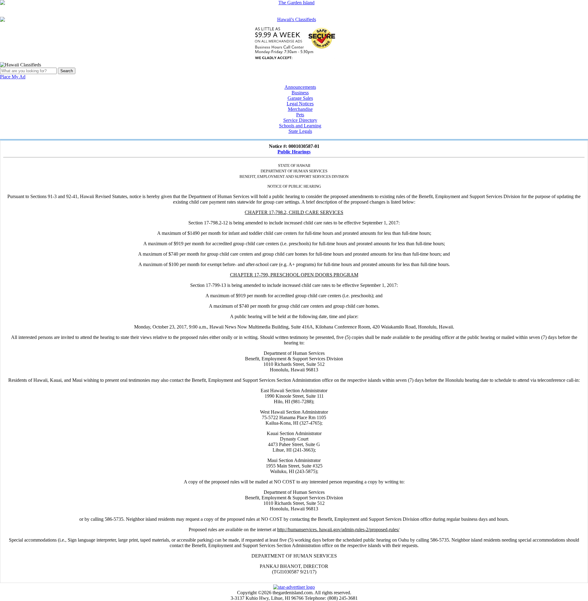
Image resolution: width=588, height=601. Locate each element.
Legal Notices (300, 103)
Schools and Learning (300, 125)
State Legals (300, 131)
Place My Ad (12, 76)
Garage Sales (300, 98)
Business (300, 92)
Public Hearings (294, 151)
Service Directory (300, 120)
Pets (300, 114)
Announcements (300, 87)
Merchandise (300, 109)
